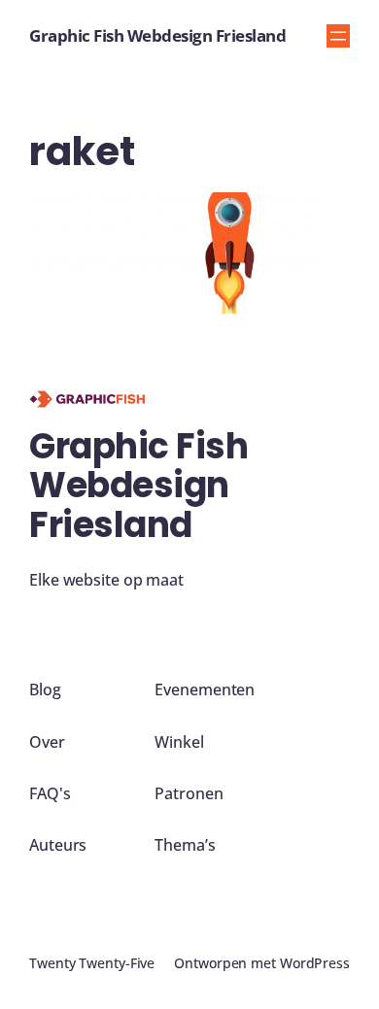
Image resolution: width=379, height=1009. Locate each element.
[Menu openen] (338, 36)
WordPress (315, 963)
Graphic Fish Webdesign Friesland (157, 35)
